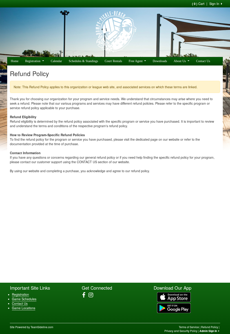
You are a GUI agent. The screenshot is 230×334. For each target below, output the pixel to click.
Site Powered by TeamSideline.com (31, 327)
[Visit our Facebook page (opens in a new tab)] (85, 295)
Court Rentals (113, 61)
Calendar (56, 61)
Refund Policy (209, 327)
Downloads (160, 61)
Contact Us (203, 61)
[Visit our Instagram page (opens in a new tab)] (92, 295)
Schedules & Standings (83, 61)
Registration (33, 61)
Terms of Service (189, 327)
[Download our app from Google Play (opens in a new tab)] (174, 307)
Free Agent (136, 61)
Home (14, 61)
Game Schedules (24, 299)
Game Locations (23, 308)
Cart (198, 3)
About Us (180, 61)
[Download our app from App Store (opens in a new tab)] (174, 296)
